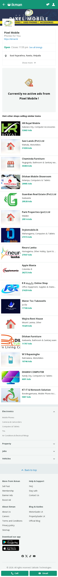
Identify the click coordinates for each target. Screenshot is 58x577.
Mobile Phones (8, 417)
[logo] (10, 135)
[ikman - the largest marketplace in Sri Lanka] (14, 4)
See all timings (35, 47)
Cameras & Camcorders (12, 422)
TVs (3, 431)
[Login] (53, 4)
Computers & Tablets (10, 426)
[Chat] (48, 4)
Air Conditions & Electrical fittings (15, 435)
